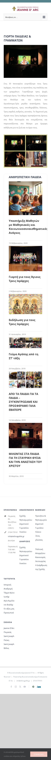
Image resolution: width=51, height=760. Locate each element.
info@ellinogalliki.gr (12, 536)
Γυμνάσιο (39, 528)
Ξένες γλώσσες (39, 538)
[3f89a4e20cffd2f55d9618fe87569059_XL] (25, 46)
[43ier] (25, 135)
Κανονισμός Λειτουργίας (40, 559)
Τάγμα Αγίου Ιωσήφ (9, 594)
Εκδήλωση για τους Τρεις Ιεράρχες (22, 322)
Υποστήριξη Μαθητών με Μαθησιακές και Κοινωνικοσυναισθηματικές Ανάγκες (28, 227)
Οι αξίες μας (9, 608)
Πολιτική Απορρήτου (40, 551)
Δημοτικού (24, 524)
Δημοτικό (39, 524)
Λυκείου (22, 532)
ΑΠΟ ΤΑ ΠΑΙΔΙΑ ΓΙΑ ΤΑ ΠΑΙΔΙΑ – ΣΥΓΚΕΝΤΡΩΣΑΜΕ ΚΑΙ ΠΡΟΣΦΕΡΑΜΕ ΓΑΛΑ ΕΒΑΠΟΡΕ (23, 402)
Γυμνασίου (24, 528)
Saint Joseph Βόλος (9, 646)
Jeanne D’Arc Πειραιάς (9, 630)
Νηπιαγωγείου (25, 520)
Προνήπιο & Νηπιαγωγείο (41, 518)
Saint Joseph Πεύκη (9, 638)
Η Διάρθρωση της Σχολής (41, 567)
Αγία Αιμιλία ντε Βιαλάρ (9, 602)
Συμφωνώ (39, 754)
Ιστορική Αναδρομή (8, 586)
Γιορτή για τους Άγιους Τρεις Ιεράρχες (24, 279)
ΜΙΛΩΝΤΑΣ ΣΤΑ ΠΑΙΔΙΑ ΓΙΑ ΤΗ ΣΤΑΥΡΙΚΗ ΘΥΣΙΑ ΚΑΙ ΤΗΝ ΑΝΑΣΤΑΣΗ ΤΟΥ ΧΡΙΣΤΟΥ (25, 460)
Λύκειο (38, 532)
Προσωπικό (9, 612)
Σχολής (22, 516)
